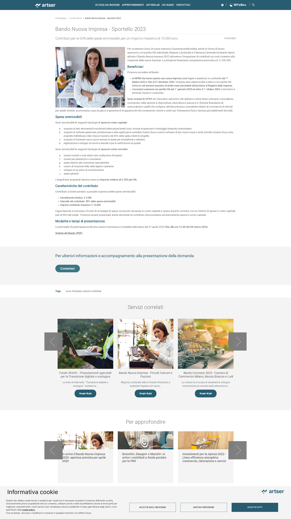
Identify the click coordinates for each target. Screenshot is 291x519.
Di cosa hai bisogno (107, 4)
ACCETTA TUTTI (254, 507)
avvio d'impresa (74, 291)
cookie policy (28, 510)
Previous (53, 341)
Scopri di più (85, 393)
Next (237, 341)
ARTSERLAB (152, 4)
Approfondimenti (133, 4)
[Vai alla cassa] (222, 4)
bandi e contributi (92, 291)
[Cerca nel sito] (253, 4)
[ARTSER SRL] (45, 5)
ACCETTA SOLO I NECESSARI (152, 507)
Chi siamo (168, 4)
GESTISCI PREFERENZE (203, 507)
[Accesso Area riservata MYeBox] (237, 5)
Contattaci (183, 4)
